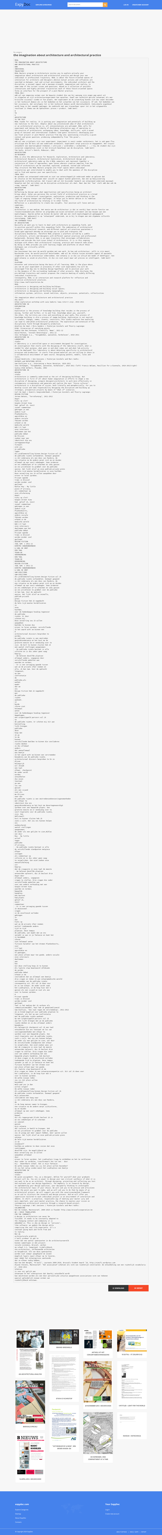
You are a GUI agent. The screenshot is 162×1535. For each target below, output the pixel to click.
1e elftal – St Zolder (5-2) (132, 1354)
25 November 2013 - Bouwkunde (98, 1406)
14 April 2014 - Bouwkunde (30, 1479)
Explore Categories (21, 1510)
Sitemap (18, 1514)
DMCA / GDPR (134, 1532)
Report (139, 1288)
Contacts (18, 1522)
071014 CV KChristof (64, 1399)
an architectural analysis (30, 1374)
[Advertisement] (81, 30)
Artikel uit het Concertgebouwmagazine (98, 1353)
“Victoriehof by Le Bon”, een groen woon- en (64, 1447)
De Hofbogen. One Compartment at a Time (98, 1458)
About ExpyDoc (20, 1518)
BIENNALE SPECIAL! (30, 1427)
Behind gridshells (64, 1347)
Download (119, 1288)
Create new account (112, 1514)
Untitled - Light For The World (132, 1406)
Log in (107, 1510)
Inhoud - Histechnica (132, 1436)
